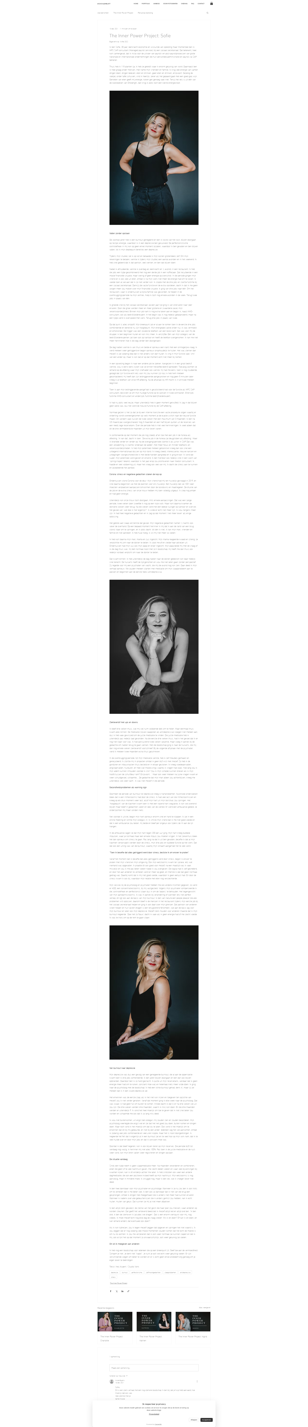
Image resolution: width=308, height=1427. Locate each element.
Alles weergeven (205, 1307)
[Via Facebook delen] (110, 1291)
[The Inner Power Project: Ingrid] (193, 1321)
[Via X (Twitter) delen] (116, 1291)
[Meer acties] (197, 1381)
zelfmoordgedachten (153, 1272)
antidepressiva (185, 1272)
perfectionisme (137, 1272)
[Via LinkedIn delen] (122, 1291)
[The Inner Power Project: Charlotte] (115, 1321)
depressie (114, 1272)
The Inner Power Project (123, 12)
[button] (146, 4)
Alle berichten (103, 12)
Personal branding (145, 12)
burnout (124, 1272)
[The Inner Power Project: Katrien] (154, 1321)
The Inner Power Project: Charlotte (111, 1338)
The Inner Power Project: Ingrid (193, 1336)
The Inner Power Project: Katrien (151, 1338)
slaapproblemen (170, 1272)
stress (113, 1276)
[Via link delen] (128, 1291)
